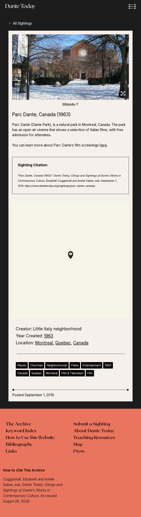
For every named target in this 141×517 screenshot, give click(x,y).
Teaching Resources (94, 438)
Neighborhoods (57, 365)
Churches (36, 365)
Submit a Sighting (91, 424)
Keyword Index (21, 431)
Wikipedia (69, 104)
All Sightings (22, 23)
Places (21, 365)
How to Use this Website (30, 438)
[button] (132, 6)
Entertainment (91, 365)
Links (11, 451)
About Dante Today (94, 431)
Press (78, 451)
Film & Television (72, 373)
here (103, 145)
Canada (80, 342)
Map (78, 444)
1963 (48, 335)
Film (90, 373)
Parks (75, 365)
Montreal (44, 342)
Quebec (63, 342)
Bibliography (19, 444)
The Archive (18, 424)
